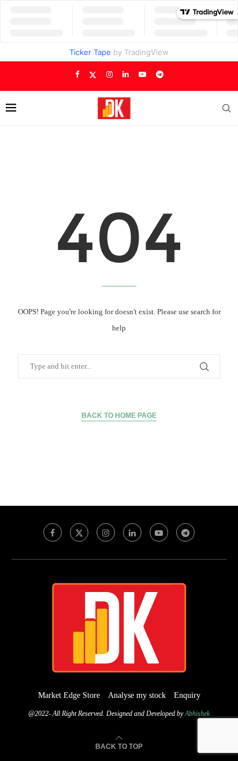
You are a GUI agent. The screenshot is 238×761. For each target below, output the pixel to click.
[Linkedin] (125, 74)
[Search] (226, 108)
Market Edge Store (69, 695)
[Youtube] (142, 74)
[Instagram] (109, 74)
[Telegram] (159, 74)
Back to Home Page (119, 415)
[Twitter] (92, 75)
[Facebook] (77, 74)
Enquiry (187, 695)
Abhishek (197, 713)
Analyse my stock (137, 695)
